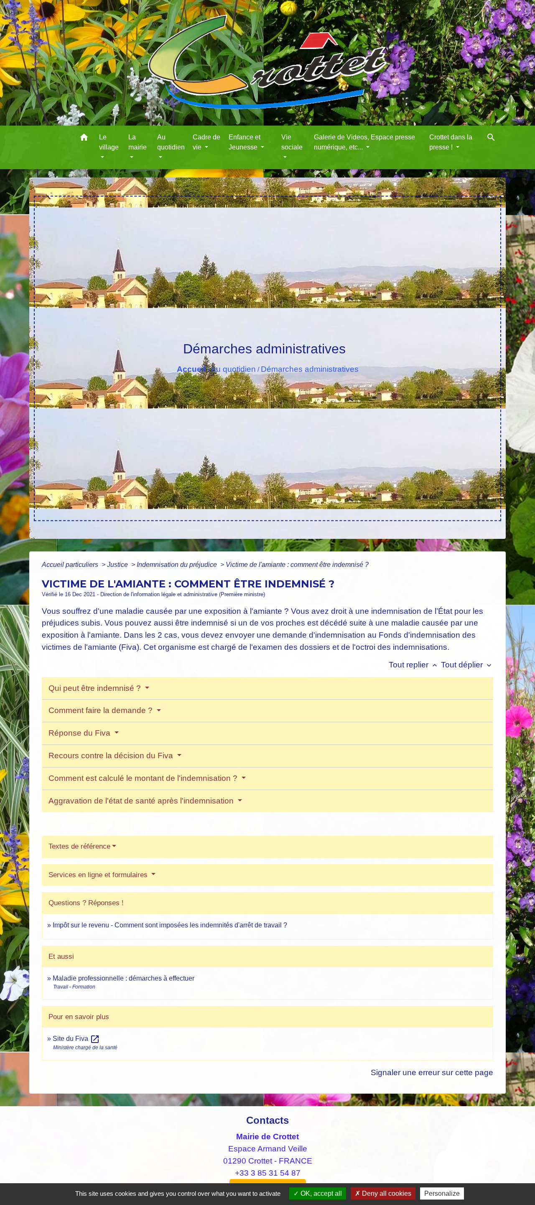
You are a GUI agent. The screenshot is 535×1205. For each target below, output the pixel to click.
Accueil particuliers (71, 564)
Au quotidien (233, 369)
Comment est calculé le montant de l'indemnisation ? (143, 778)
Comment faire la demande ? (101, 710)
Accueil (191, 369)
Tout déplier (467, 664)
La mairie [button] (137, 142)
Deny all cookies (385, 1193)
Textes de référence (79, 846)
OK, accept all (320, 1193)
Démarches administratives (310, 369)
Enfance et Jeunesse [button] (244, 142)
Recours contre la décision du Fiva (111, 755)
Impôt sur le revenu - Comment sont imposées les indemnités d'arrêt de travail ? (170, 925)
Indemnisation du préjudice (178, 564)
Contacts (267, 1120)
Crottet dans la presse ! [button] (450, 142)
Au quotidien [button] (171, 142)
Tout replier (414, 664)
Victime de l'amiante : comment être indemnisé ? (297, 564)
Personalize (442, 1193)
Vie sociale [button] (292, 142)
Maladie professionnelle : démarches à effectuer (123, 978)
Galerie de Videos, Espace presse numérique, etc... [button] (364, 142)
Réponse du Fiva (80, 733)
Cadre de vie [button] (206, 142)
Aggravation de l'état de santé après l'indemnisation (142, 800)
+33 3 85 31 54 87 (268, 1173)
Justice (118, 564)
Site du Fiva (76, 1038)
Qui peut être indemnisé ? (95, 688)
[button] (84, 139)
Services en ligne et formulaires (99, 875)
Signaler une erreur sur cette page (432, 1072)
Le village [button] (109, 142)
